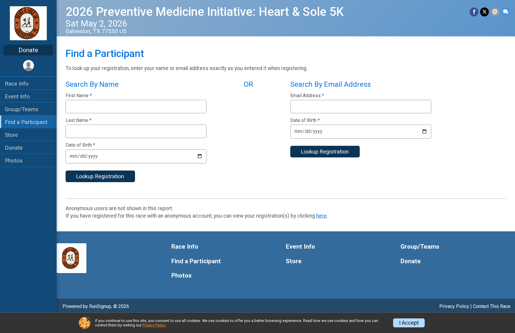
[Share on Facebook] (474, 11)
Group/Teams (21, 109)
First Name (79, 95)
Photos (14, 160)
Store (11, 135)
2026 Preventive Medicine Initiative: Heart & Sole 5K (205, 12)
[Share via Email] (495, 11)
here (321, 216)
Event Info (17, 96)
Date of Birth (80, 145)
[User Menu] (28, 65)
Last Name (78, 120)
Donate (28, 50)
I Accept (409, 323)
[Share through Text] (505, 11)
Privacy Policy (454, 306)
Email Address (307, 95)
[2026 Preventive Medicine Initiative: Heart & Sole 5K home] (28, 23)
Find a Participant (26, 122)
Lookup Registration (100, 176)
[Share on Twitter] (484, 11)
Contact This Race (492, 306)
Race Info (17, 83)
